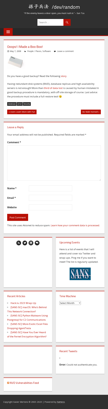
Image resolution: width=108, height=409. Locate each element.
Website (12, 207)
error (20, 104)
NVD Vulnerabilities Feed (24, 383)
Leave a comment (65, 51)
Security (27, 104)
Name (11, 188)
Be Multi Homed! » (90, 111)
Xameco (61, 401)
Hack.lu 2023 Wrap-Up (23, 303)
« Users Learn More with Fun (22, 111)
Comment (14, 142)
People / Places (34, 51)
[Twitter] (25, 243)
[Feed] (19, 243)
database (12, 104)
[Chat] (37, 243)
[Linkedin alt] (31, 243)
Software (46, 51)
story (64, 76)
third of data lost (53, 88)
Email (11, 198)
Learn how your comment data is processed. (75, 225)
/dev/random (66, 7)
